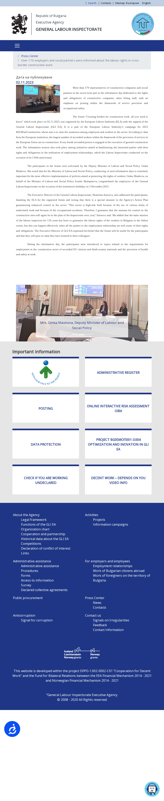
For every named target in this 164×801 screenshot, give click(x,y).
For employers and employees (107, 561)
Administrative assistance (32, 561)
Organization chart (35, 529)
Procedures (29, 571)
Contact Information (108, 630)
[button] (26, 313)
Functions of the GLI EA (38, 524)
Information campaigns (110, 524)
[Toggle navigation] (17, 45)
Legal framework (34, 519)
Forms (25, 575)
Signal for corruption (37, 620)
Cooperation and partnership (43, 534)
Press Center (29, 56)
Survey (26, 585)
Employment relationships (112, 566)
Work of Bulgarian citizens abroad (118, 571)
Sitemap (120, 3)
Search (92, 3)
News (97, 602)
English (146, 3)
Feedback (100, 625)
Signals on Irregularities (111, 620)
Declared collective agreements (44, 590)
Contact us (93, 615)
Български (132, 3)
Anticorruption (24, 615)
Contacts (106, 3)
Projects (99, 519)
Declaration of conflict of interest (45, 548)
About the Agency (26, 515)
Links (25, 553)
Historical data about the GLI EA (45, 539)
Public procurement (28, 598)
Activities (91, 515)
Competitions (31, 543)
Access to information (37, 580)
